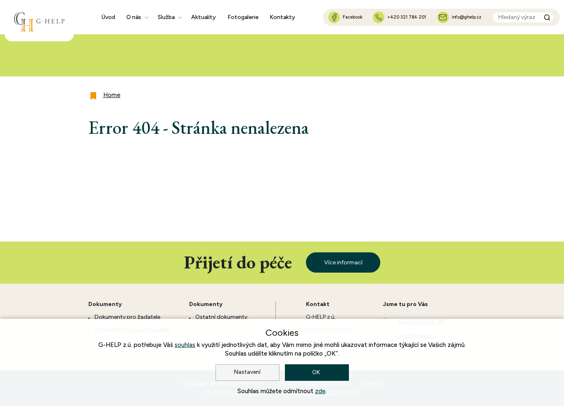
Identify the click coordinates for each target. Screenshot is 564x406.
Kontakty (282, 17)
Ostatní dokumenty (221, 317)
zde (320, 391)
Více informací (343, 262)
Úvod (108, 17)
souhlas (185, 345)
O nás (133, 17)
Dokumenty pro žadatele (127, 317)
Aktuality (203, 17)
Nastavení (247, 371)
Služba (166, 17)
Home (112, 95)
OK (316, 372)
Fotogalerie (242, 17)
